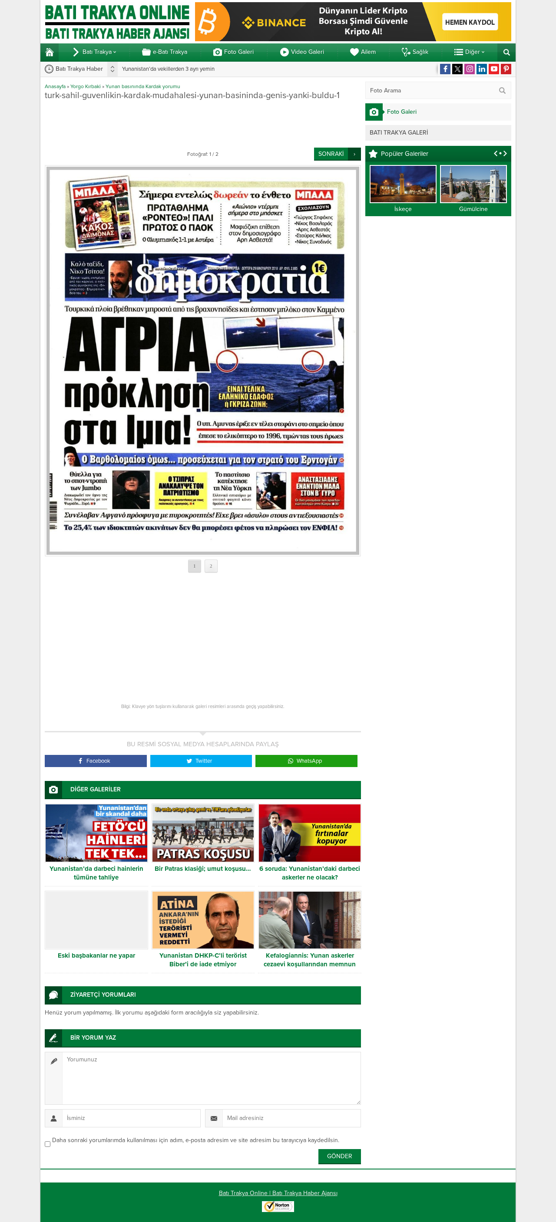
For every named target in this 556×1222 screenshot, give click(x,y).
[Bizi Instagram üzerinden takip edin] (469, 69)
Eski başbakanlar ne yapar (96, 955)
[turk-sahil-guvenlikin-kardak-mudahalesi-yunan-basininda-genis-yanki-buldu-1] (203, 361)
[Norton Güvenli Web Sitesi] (278, 1207)
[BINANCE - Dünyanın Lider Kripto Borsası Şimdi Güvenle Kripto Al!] (353, 37)
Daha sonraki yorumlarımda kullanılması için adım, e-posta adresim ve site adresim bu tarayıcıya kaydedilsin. (195, 1140)
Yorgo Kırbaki (85, 86)
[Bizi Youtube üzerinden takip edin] (494, 69)
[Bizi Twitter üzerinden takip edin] (457, 69)
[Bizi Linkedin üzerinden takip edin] (482, 69)
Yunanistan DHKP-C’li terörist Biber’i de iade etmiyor (203, 960)
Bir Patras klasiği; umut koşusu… (203, 869)
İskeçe (403, 209)
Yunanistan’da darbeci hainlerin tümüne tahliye (96, 873)
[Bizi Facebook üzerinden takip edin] (445, 69)
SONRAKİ (331, 154)
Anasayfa (55, 86)
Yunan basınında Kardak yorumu (143, 86)
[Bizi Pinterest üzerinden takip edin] (506, 69)
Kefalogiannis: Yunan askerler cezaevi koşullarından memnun (310, 960)
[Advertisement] (203, 123)
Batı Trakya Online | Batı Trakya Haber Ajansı (278, 1193)
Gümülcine (473, 209)
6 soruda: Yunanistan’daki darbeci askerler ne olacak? (309, 873)
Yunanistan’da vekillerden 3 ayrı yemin (168, 69)
